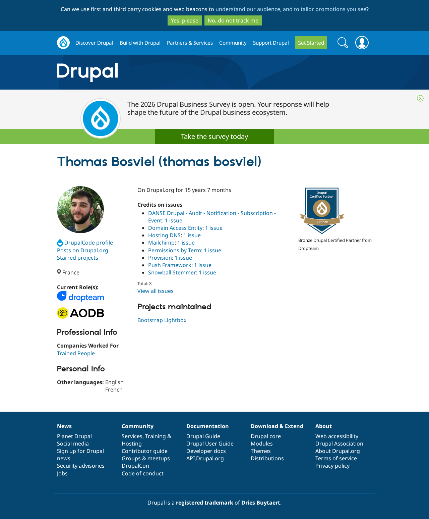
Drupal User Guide (210, 443)
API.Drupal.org (205, 458)
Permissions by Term (174, 250)
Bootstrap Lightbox (161, 320)
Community (233, 42)
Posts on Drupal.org (82, 250)
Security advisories (81, 465)
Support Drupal (271, 42)
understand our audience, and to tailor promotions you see (291, 9)
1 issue (173, 220)
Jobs (62, 473)
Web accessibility (336, 436)
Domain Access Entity (175, 227)
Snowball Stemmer (172, 272)
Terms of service (336, 458)
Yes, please (184, 20)
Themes (261, 451)
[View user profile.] (80, 209)
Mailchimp (161, 242)
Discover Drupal (94, 42)
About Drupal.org (337, 451)
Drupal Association (339, 443)
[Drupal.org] (147, 72)
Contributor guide (145, 451)
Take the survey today (214, 136)
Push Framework (169, 265)
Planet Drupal (74, 436)
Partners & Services (190, 42)
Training (155, 436)
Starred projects (77, 257)
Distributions (267, 458)
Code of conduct (143, 473)
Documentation (207, 426)
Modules (262, 443)
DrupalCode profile (88, 242)
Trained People (76, 353)
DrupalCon (135, 465)
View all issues (155, 291)
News (64, 426)
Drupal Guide (203, 436)
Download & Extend (277, 426)
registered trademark (204, 502)
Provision (160, 257)
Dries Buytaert (260, 502)
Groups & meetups (146, 458)
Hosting (132, 443)
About (323, 426)
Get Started (310, 42)
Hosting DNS (164, 235)
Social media (73, 443)
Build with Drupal (140, 42)
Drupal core (266, 436)
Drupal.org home (63, 43)
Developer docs (206, 451)
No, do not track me (233, 20)
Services (132, 436)
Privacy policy (332, 465)
